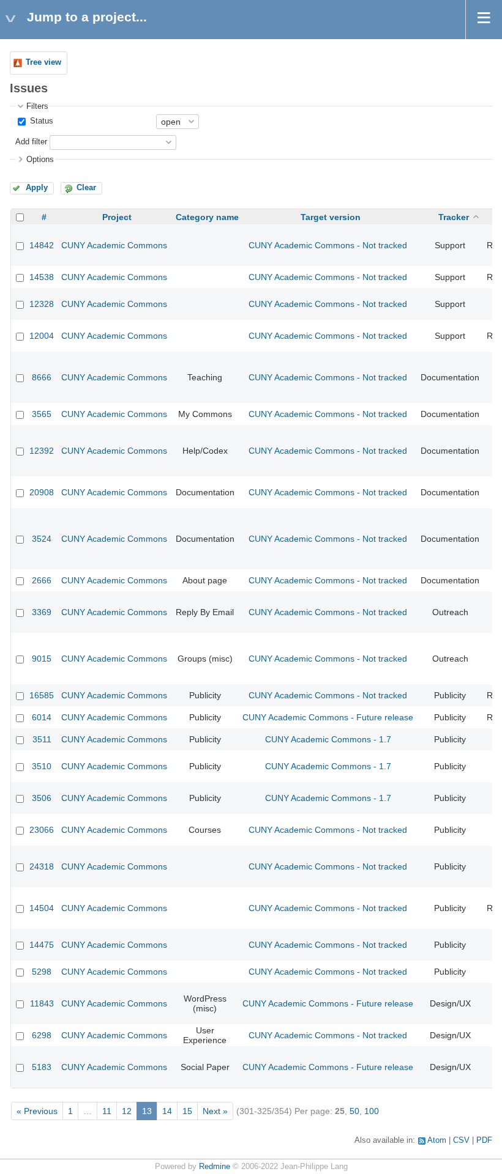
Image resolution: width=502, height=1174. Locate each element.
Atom (436, 1140)
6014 (41, 717)
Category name (207, 217)
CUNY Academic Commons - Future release (327, 717)
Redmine (214, 1166)
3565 (41, 414)
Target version (331, 217)
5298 (41, 971)
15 (187, 1111)
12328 (41, 304)
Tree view (43, 62)
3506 (41, 798)
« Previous (37, 1111)
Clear (86, 187)
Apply (37, 187)
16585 (41, 695)
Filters (37, 106)
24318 (41, 866)
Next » (215, 1111)
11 (106, 1111)
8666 (41, 377)
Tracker (453, 217)
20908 (41, 492)
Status (40, 121)
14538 (41, 277)
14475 (41, 945)
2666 (41, 580)
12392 (41, 451)
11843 (42, 1003)
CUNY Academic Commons (114, 245)
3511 (41, 739)
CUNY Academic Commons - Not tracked (328, 245)
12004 (41, 336)
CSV (461, 1140)
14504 (41, 908)
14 (167, 1111)
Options (40, 159)
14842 (41, 245)
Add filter (31, 142)
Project (117, 217)
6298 (41, 1035)
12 (127, 1111)
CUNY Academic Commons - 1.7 (328, 739)
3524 (41, 539)
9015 (41, 658)
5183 (41, 1067)
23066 (41, 830)
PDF (484, 1140)
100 (371, 1111)
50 (354, 1111)
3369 (41, 612)
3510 (41, 766)
